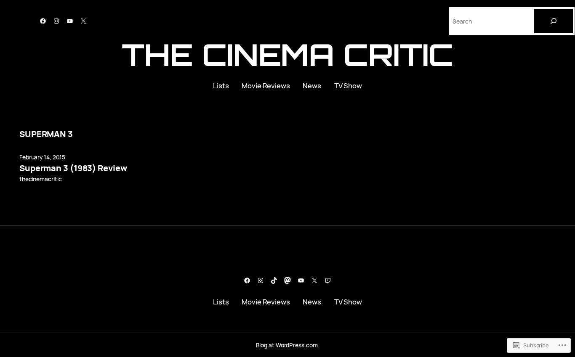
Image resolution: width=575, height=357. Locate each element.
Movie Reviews (266, 85)
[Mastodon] (287, 280)
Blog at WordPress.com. (287, 345)
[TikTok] (274, 280)
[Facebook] (43, 21)
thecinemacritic (40, 179)
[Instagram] (56, 21)
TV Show (348, 85)
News (312, 85)
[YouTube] (70, 21)
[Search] (553, 21)
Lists (221, 85)
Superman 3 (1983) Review (73, 168)
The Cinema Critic (287, 54)
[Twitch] (328, 280)
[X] (83, 21)
